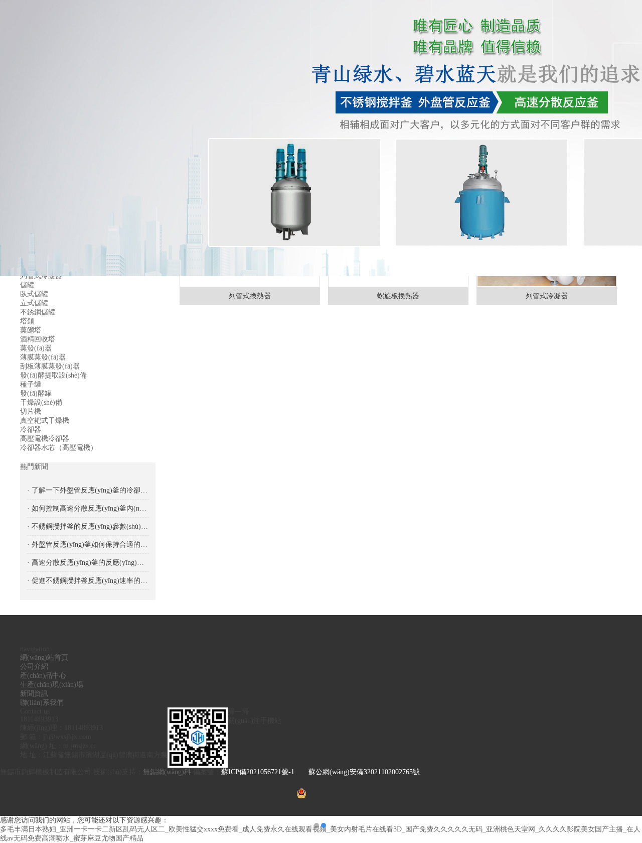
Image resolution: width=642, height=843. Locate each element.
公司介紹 (34, 666)
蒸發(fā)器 (36, 348)
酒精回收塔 (37, 339)
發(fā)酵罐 (36, 393)
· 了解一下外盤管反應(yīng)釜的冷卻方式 (88, 490)
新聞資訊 (34, 693)
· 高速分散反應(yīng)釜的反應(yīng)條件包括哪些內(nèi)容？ (88, 562)
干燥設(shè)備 (41, 402)
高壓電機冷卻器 (44, 438)
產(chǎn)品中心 (43, 675)
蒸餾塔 (30, 330)
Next (624, 421)
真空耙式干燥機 (44, 420)
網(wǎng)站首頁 (44, 657)
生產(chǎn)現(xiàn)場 (51, 684)
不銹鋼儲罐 (37, 312)
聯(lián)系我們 (42, 702)
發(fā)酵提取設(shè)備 (53, 375)
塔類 (27, 321)
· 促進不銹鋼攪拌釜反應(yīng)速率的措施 (88, 580)
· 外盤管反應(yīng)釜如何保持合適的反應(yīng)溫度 (88, 544)
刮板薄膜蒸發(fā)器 (50, 366)
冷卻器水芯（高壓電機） (58, 447)
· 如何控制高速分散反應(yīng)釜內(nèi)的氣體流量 (88, 508)
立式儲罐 (34, 303)
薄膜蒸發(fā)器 (43, 357)
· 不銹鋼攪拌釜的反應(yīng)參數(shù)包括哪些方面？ (88, 526)
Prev (17, 421)
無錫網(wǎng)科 (168, 772)
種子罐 (30, 384)
